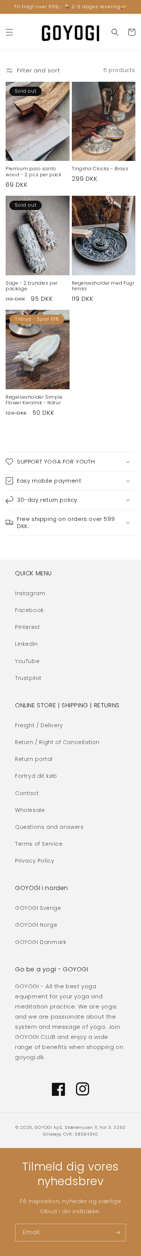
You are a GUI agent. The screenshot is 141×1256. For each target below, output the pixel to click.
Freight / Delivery (39, 725)
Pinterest (27, 627)
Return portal (34, 759)
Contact (27, 793)
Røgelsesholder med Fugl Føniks (103, 286)
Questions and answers (49, 827)
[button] (9, 32)
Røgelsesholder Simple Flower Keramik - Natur (34, 400)
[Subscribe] (117, 1232)
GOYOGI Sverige (38, 908)
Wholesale (30, 810)
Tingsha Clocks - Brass (100, 169)
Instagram (30, 593)
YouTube (27, 661)
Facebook (29, 610)
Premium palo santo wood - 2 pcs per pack (34, 171)
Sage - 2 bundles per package (32, 286)
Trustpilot (28, 678)
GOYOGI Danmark (40, 942)
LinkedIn (26, 644)
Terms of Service (39, 844)
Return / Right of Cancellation (57, 742)
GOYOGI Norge (36, 925)
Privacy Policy (34, 860)
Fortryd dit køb (36, 776)
